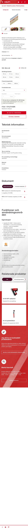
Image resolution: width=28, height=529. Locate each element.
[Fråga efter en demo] (5, 527)
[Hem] (7, 2)
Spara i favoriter (14, 116)
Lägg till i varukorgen (15, 112)
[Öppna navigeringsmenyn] (2, 2)
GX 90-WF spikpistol (9, 298)
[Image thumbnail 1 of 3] (6, 29)
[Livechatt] (8, 527)
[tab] (6, 10)
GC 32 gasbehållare (9, 320)
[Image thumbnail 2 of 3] (14, 29)
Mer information (6, 55)
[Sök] (24, 2)
